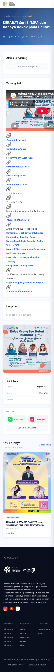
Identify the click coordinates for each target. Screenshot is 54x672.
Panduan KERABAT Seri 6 (18, 166)
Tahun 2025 (8, 633)
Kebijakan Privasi (16, 664)
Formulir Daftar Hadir (17, 184)
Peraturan (24, 637)
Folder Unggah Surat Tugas (19, 157)
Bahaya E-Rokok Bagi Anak (20, 265)
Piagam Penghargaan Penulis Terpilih (24, 282)
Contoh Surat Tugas (16, 149)
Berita (22, 629)
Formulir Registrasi (16, 140)
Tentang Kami (44, 629)
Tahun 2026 (8, 629)
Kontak (41, 633)
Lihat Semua (45, 444)
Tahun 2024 (8, 637)
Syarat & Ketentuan (37, 664)
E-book (23, 633)
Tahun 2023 (8, 641)
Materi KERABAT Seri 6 (18, 220)
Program (15, 16)
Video (22, 645)
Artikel (23, 641)
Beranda (6, 16)
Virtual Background (16, 175)
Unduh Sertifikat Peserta (19, 291)
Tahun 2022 (8, 645)
